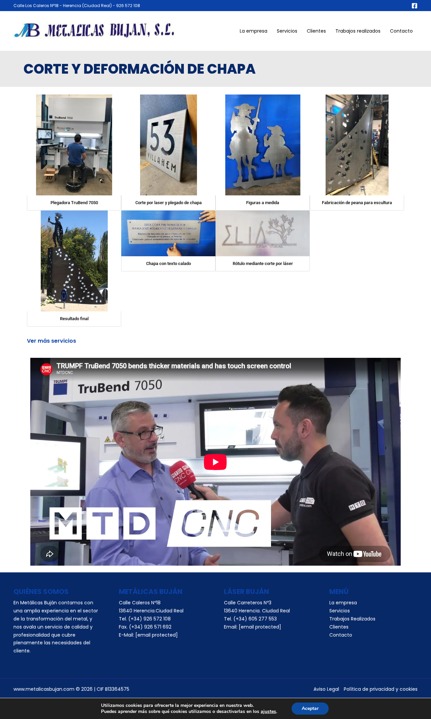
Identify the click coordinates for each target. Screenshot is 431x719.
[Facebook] (414, 6)
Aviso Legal (326, 689)
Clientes (316, 31)
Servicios (287, 31)
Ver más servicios (51, 341)
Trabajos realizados (357, 31)
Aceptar (310, 708)
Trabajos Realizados (352, 618)
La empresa (253, 31)
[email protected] (260, 626)
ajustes (268, 712)
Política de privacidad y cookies (381, 689)
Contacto (401, 31)
